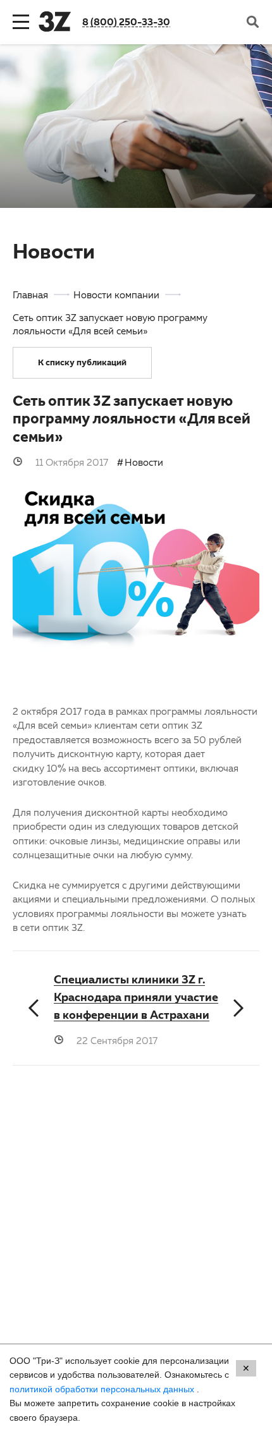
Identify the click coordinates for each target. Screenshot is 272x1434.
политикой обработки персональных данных (103, 1389)
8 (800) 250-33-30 (126, 21)
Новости (144, 462)
